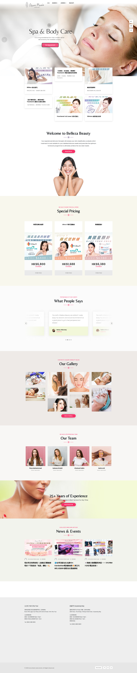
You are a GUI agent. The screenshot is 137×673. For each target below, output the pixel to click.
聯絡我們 (71, 3)
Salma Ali (101, 468)
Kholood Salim (79, 468)
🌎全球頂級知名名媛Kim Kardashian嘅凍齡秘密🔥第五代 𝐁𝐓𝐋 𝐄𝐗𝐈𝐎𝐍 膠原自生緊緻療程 (67, 566)
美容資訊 (44, 559)
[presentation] (25, 323)
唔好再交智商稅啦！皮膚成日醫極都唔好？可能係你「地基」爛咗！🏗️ (37, 564)
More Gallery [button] (68, 416)
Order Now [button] (38, 273)
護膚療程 (54, 3)
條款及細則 (98, 667)
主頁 (48, 3)
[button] (67, 339)
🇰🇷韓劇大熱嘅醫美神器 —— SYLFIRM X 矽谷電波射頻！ (98, 564)
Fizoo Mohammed (35, 468)
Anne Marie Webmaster (33, 559)
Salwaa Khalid (57, 468)
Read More (68, 505)
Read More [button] (68, 151)
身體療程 (63, 3)
